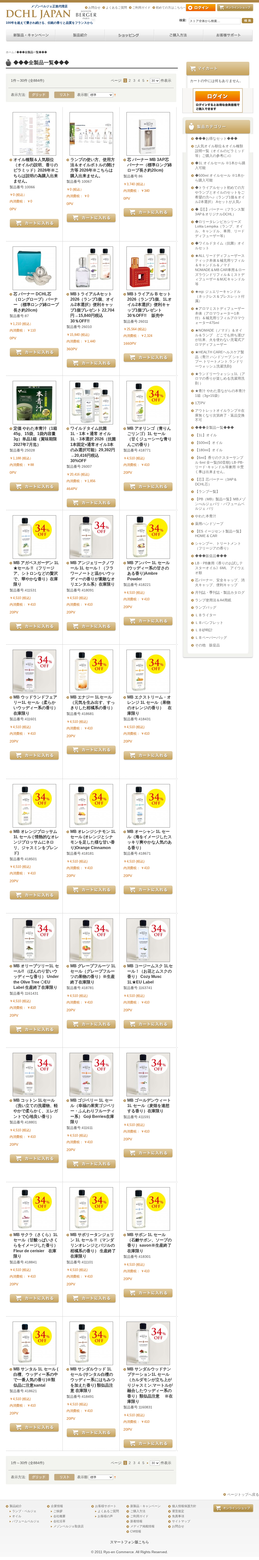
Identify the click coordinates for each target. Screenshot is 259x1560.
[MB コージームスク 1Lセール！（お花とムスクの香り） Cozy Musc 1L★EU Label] (148, 958)
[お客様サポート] (228, 35)
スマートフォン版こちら (129, 1542)
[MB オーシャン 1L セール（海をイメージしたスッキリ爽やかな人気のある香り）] (148, 824)
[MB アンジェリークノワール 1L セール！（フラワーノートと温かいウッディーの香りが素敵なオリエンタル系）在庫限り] (91, 555)
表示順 (82, 95)
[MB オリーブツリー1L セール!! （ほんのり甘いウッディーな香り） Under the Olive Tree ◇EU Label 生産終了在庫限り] (34, 958)
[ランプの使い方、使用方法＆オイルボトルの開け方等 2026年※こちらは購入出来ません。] (91, 152)
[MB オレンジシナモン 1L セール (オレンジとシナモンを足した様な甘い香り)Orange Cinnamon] (91, 824)
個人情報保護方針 (184, 1506)
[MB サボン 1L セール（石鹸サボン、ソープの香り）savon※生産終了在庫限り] (148, 1227)
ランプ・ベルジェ (24, 1511)
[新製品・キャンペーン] (30, 35)
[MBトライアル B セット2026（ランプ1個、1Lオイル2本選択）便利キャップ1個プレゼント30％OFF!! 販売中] (148, 286)
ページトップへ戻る (243, 1494)
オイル (16, 1516)
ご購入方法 (137, 1511)
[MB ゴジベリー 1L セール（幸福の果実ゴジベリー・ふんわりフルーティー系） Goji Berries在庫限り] (91, 1093)
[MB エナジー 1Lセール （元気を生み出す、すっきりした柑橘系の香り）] (91, 690)
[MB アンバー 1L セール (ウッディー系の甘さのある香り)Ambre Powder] (148, 555)
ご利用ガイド (141, 7)
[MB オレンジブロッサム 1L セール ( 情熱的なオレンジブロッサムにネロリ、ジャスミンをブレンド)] (34, 824)
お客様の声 (105, 1516)
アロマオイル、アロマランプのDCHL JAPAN (39, 14)
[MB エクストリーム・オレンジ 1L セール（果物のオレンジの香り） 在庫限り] (148, 690)
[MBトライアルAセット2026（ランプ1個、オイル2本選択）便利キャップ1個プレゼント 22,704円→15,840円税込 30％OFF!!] (91, 286)
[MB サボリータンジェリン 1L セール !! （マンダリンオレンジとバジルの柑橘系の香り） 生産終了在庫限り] (91, 1227)
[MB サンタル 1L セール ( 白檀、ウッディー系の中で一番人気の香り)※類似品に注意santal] (34, 1362)
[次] (148, 80)
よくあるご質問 (116, 7)
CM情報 (135, 1531)
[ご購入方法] (129, 35)
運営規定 (178, 1511)
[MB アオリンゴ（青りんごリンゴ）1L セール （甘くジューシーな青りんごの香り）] (148, 421)
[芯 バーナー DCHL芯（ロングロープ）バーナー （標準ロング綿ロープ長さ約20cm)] (34, 286)
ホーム (10, 52)
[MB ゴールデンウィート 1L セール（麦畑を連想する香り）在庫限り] (148, 1093)
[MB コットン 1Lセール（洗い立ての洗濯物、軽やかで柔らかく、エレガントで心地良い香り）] (34, 1093)
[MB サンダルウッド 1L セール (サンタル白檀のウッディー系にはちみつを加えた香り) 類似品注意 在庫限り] (91, 1362)
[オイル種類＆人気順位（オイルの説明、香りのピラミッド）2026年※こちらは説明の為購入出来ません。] (34, 152)
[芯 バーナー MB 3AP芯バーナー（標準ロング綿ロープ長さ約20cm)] (148, 152)
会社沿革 (59, 1521)
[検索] (247, 20)
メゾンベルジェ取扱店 (68, 1526)
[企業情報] (178, 35)
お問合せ (94, 7)
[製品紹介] (80, 35)
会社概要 (59, 1516)
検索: (182, 20)
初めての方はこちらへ (171, 7)
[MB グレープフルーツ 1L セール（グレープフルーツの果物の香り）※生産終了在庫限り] (91, 958)
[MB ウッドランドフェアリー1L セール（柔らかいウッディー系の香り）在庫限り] (34, 690)
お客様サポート (105, 1506)
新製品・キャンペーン (145, 1506)
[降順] (115, 95)
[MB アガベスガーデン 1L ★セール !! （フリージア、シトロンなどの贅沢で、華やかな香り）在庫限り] (34, 555)
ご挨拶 (57, 1511)
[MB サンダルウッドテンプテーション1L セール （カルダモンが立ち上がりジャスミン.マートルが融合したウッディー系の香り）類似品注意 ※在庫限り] (148, 1362)
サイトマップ (181, 1521)
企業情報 (57, 1506)
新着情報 (136, 1521)
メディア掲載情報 (142, 1526)
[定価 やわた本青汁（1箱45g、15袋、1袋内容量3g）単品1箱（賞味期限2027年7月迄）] (34, 421)
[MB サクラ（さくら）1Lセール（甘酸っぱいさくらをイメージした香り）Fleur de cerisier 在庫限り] (34, 1227)
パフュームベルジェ (25, 1521)
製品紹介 (16, 1506)
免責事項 (178, 1516)
